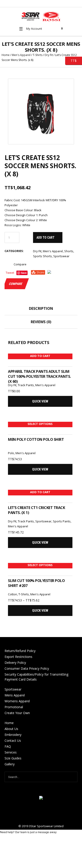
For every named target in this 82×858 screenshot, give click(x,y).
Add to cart (45, 237)
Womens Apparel (17, 701)
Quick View (40, 401)
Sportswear (61, 256)
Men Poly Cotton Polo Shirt (36, 439)
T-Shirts (37, 55)
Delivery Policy (15, 662)
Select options (40, 424)
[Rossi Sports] (41, 16)
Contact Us (13, 740)
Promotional (14, 707)
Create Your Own (17, 713)
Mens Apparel (15, 695)
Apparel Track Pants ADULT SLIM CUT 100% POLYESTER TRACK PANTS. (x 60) (39, 376)
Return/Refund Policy (20, 651)
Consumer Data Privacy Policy (27, 668)
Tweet (10, 273)
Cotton (12, 594)
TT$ (71, 60)
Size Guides (13, 758)
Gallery (10, 764)
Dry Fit (49, 55)
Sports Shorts (42, 256)
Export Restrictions (18, 656)
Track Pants (26, 385)
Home (6, 55)
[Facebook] (41, 812)
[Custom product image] (41, 111)
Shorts (68, 251)
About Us (11, 729)
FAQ (8, 746)
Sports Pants (62, 521)
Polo (11, 453)
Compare (20, 264)
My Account (34, 29)
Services (11, 752)
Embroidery (13, 734)
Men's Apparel (21, 55)
